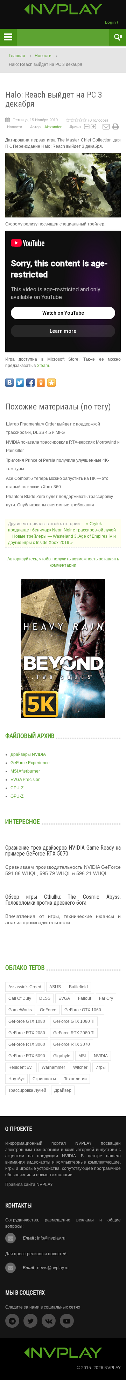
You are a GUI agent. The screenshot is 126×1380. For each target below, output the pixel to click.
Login (110, 22)
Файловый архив (30, 735)
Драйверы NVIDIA (28, 754)
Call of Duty (19, 998)
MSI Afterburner (25, 771)
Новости (43, 55)
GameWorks (20, 1009)
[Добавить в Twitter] (20, 382)
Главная (17, 55)
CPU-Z (16, 787)
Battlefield (78, 986)
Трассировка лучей (27, 1090)
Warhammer (53, 1067)
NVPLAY (112, 1367)
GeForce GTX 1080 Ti (73, 1021)
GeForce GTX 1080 (26, 1021)
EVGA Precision (25, 779)
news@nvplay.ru (53, 1267)
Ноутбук (16, 1078)
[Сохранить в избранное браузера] (51, 382)
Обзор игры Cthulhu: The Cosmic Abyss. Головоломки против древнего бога (63, 900)
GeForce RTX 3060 (26, 1044)
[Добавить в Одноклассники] (41, 382)
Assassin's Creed (24, 986)
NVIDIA (101, 1055)
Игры (101, 1067)
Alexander (53, 127)
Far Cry (106, 998)
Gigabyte (61, 1055)
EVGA (64, 998)
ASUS (55, 986)
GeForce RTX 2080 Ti (73, 1032)
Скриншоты (44, 1078)
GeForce (48, 1009)
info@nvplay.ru (51, 1238)
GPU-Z (16, 796)
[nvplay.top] (63, 9)
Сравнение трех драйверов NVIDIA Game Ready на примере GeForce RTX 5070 (63, 850)
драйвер (62, 1090)
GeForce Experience (30, 762)
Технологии (75, 1078)
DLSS (44, 998)
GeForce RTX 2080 (26, 1032)
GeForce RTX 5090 (26, 1055)
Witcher (80, 1067)
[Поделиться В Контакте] (9, 382)
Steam (43, 365)
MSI (82, 1055)
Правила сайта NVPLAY (29, 1184)
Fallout (84, 998)
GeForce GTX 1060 (82, 1009)
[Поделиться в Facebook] (30, 382)
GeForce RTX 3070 (71, 1044)
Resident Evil (21, 1067)
